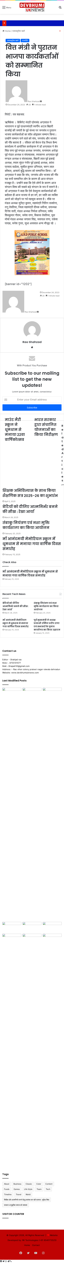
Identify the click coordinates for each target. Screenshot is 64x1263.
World (28, 1194)
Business (17, 1184)
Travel (18, 1194)
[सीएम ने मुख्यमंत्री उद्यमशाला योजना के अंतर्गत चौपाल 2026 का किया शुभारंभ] (11, 927)
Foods (6, 1189)
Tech (48, 1189)
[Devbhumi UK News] (32, 7)
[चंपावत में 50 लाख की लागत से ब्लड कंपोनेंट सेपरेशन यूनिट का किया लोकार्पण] (32, 939)
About (6, 1184)
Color (38, 1184)
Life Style (28, 1189)
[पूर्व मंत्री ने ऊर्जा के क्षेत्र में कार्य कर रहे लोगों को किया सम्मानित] (11, 1050)
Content (48, 1184)
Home (27, 1245)
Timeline (7, 1194)
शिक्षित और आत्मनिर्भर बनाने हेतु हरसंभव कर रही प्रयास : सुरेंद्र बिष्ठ (26, 1200)
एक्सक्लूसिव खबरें (12, 40)
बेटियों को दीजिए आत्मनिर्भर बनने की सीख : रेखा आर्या (15, 606)
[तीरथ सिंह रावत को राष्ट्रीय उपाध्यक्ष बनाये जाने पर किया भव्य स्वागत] (52, 1050)
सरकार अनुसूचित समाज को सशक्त (15, 1205)
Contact (36, 1245)
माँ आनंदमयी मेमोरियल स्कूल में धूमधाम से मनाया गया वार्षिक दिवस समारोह (30, 573)
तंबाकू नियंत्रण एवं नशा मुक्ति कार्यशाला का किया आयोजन (46, 606)
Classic (29, 1184)
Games (17, 1189)
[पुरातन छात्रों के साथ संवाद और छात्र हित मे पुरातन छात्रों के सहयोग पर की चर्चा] (11, 804)
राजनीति (25, 40)
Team (39, 1189)
